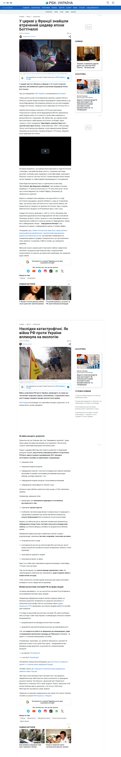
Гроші (61, 12)
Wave (75, 8)
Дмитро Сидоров (82, 96)
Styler (82, 8)
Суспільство (48, 12)
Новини (26, 8)
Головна (21, 16)
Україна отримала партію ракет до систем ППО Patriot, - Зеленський (88, 65)
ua (4, 3)
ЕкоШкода (34, 657)
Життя (61, 8)
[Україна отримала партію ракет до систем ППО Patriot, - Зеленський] (88, 53)
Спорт (68, 8)
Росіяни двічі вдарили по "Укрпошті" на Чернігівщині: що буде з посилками (88, 402)
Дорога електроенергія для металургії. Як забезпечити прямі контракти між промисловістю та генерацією (87, 105)
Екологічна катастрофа (59, 718)
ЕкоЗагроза (35, 653)
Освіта (56, 12)
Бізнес (54, 8)
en (8, 3)
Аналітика (35, 8)
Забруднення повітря (44, 718)
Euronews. (62, 94)
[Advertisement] (45, 420)
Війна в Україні (24, 721)
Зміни (67, 12)
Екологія (73, 12)
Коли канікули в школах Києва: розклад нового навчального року (87, 408)
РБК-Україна (40, 94)
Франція (22, 278)
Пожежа (22, 718)
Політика (46, 8)
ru (11, 3)
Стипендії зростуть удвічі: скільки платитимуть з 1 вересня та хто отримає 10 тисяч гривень (86, 414)
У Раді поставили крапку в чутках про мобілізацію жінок (88, 396)
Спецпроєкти (92, 8)
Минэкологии (31, 718)
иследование (31, 278)
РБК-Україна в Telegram (43, 696)
